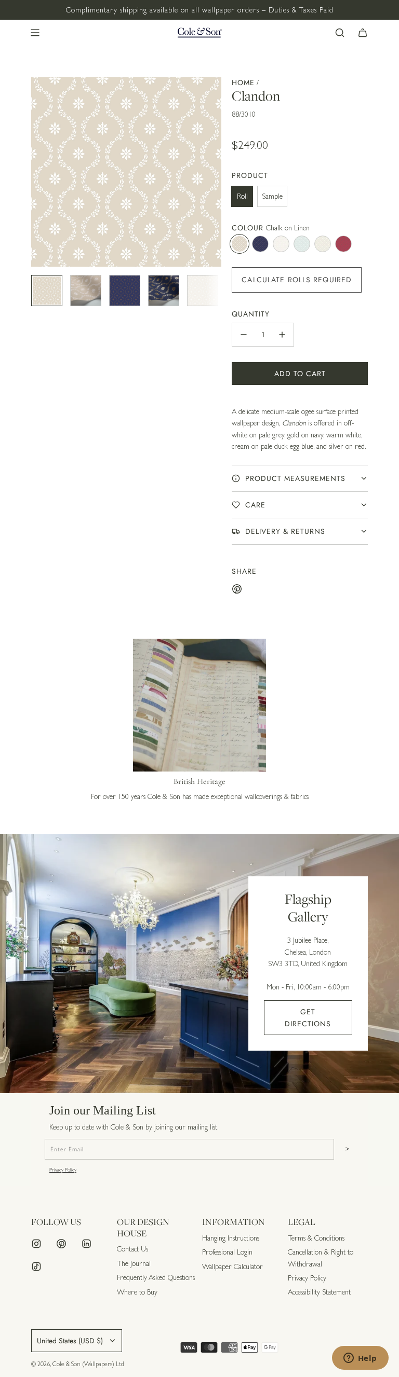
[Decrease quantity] (243, 334)
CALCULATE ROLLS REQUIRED (297, 279)
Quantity (251, 314)
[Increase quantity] (282, 334)
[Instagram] (36, 1243)
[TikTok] (36, 1266)
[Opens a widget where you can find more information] (360, 1359)
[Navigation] (34, 32)
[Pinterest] (61, 1243)
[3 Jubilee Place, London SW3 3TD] (199, 963)
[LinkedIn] (86, 1243)
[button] (39, 171)
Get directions (308, 1017)
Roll (242, 196)
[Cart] (362, 32)
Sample (272, 196)
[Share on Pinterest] (236, 590)
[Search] (339, 32)
